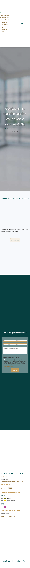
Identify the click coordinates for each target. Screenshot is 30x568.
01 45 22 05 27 (6, 488)
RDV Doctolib (15, 240)
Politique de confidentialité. (9, 366)
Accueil (4, 128)
